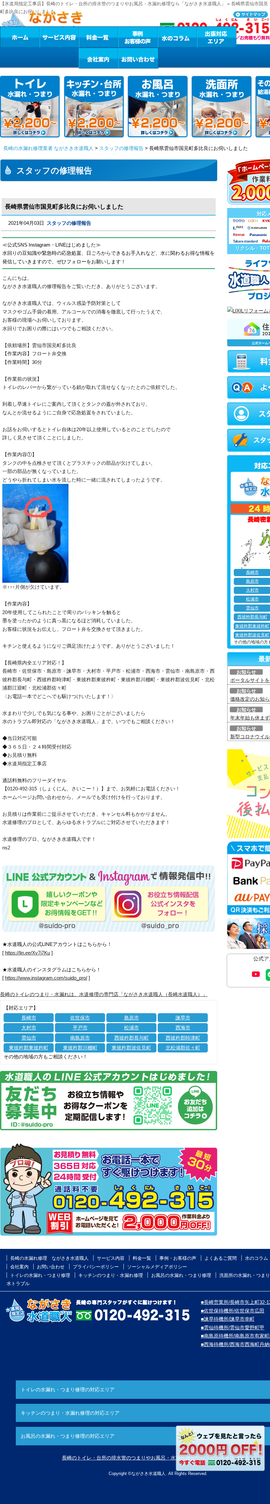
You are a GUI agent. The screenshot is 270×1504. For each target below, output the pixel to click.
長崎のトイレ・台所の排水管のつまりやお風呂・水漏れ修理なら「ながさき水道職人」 (158, 1457)
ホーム (19, 36)
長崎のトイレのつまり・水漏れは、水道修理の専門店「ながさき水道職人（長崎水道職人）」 (103, 994)
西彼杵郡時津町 (183, 1038)
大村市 (28, 1027)
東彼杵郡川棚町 (80, 1047)
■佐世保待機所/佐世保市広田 (232, 1310)
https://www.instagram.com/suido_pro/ (46, 978)
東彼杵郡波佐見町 (131, 1047)
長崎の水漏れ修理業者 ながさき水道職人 (48, 148)
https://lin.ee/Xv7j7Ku (27, 953)
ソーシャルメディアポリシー (157, 1266)
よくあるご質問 (220, 1258)
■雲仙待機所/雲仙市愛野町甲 (232, 1327)
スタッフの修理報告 (121, 148)
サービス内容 (59, 36)
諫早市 (183, 1017)
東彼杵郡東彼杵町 (28, 1047)
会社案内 (98, 58)
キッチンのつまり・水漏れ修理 (110, 1275)
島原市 (131, 1017)
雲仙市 (28, 1038)
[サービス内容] (47, 36)
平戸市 (80, 1027)
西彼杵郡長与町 (131, 1038)
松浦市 (131, 1027)
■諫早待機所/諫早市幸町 (228, 1319)
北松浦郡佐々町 (183, 1047)
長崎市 (28, 1017)
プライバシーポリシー (96, 1266)
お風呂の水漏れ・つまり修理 (181, 1275)
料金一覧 (98, 36)
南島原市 (80, 1038)
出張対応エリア (216, 36)
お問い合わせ (138, 58)
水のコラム (177, 36)
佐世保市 (80, 1017)
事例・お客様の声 (138, 36)
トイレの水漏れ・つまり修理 (40, 1275)
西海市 (183, 1027)
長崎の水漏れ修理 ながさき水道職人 (49, 1258)
